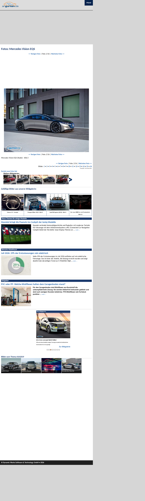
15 (87, 166)
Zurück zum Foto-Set (9, 171)
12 (76, 166)
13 (80, 166)
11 (73, 166)
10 (69, 166)
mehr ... (78, 230)
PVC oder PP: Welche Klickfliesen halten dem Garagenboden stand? (33, 284)
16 (91, 166)
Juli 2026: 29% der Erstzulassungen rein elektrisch (24, 253)
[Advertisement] (46, 27)
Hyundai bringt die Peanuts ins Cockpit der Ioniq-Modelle (28, 222)
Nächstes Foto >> (57, 54)
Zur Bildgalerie (64, 347)
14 (84, 166)
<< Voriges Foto (34, 54)
